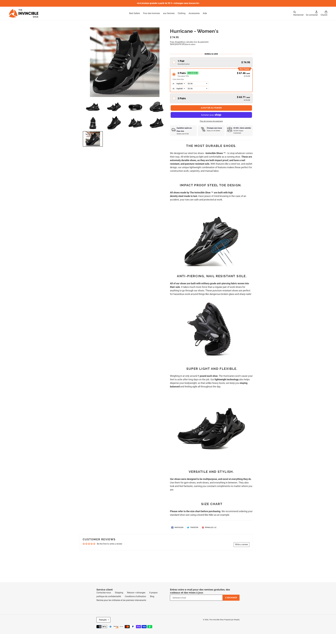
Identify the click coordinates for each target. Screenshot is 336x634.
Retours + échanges (136, 597)
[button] (211, 62)
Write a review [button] (241, 549)
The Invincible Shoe (216, 624)
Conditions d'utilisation (135, 601)
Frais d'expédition (177, 42)
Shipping (119, 597)
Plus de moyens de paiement (211, 126)
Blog (152, 601)
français (103, 624)
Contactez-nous (103, 597)
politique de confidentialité (108, 601)
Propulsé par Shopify (232, 624)
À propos (153, 597)
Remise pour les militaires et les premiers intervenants (121, 605)
